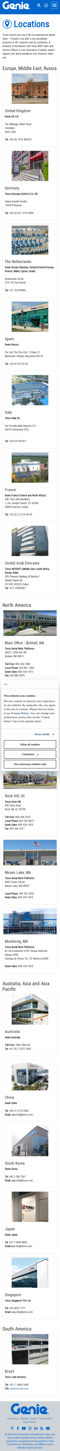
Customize (28, 754)
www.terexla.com (19, 1388)
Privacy (33, 1418)
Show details (42, 734)
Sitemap (24, 1418)
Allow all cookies (30, 744)
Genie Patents (29, 1422)
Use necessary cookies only (30, 764)
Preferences (13, 1418)
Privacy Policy (20, 713)
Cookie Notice (45, 1418)
